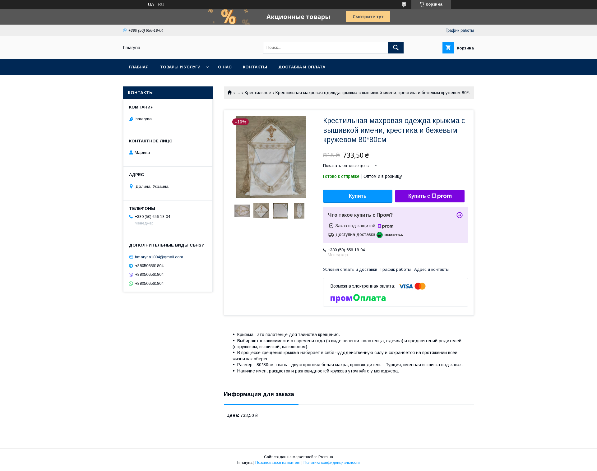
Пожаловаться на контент (278, 462)
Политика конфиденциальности (331, 462)
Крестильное (258, 92)
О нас (225, 67)
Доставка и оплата (301, 67)
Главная (139, 67)
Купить (358, 196)
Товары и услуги (180, 67)
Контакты (255, 67)
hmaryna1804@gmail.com (159, 257)
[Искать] (396, 47)
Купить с (419, 196)
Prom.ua (325, 457)
